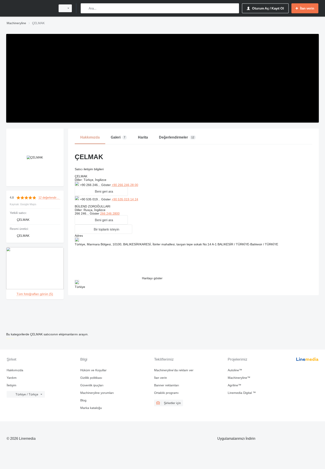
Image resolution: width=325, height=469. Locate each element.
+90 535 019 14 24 (125, 199)
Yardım (12, 377)
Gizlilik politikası (91, 377)
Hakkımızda (15, 370)
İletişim (11, 385)
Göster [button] (106, 185)
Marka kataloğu (91, 408)
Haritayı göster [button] (152, 278)
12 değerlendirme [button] (49, 197)
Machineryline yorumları (97, 393)
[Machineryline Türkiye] (30, 8)
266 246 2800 (110, 213)
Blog (83, 400)
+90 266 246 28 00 (125, 185)
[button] (101, 191)
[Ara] (85, 8)
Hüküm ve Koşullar (93, 370)
